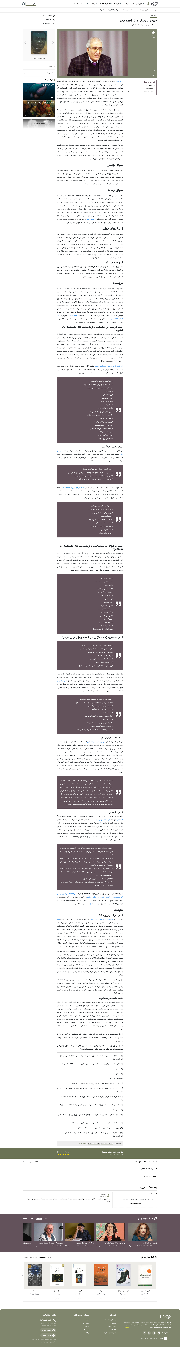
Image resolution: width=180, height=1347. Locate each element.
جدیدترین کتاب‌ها (110, 1320)
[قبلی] (53, 42)
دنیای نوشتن (149, 85)
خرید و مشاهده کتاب (39, 58)
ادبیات (87, 1320)
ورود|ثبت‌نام (30, 4)
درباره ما (127, 1327)
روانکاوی (113, 1329)
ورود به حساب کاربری (135, 1203)
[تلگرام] (154, 1333)
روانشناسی (85, 1333)
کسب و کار (85, 1323)
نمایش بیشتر (82, 1143)
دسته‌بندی (42, 1257)
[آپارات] (149, 1333)
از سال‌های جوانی (148, 91)
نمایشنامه (86, 1329)
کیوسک (114, 1323)
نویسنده (35, 1257)
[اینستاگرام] (158, 1333)
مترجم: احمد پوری (94, 1143)
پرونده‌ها (153, 16)
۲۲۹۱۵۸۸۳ (43, 1320)
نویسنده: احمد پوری (107, 1143)
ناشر (30, 1257)
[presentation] (157, 1274)
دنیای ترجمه (149, 88)
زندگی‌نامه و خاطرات (110, 1333)
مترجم (26, 1257)
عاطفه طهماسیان (47, 16)
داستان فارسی (112, 1326)
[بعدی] (25, 42)
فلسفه (87, 1326)
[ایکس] (144, 1333)
